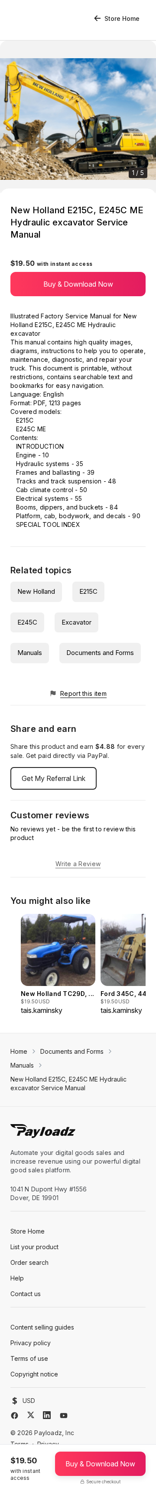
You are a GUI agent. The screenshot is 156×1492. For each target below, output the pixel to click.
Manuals (29, 652)
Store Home (122, 18)
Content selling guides (42, 1327)
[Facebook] (14, 1415)
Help (17, 1278)
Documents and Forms (100, 652)
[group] (58, 965)
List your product (34, 1247)
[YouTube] (63, 1415)
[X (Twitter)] (30, 1415)
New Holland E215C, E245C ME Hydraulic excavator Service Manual (68, 1083)
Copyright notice (34, 1374)
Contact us (25, 1293)
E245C (27, 622)
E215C (88, 591)
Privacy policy (30, 1342)
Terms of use (29, 1358)
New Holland (36, 591)
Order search (29, 1262)
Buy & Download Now (78, 284)
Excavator (76, 622)
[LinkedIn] (47, 1415)
